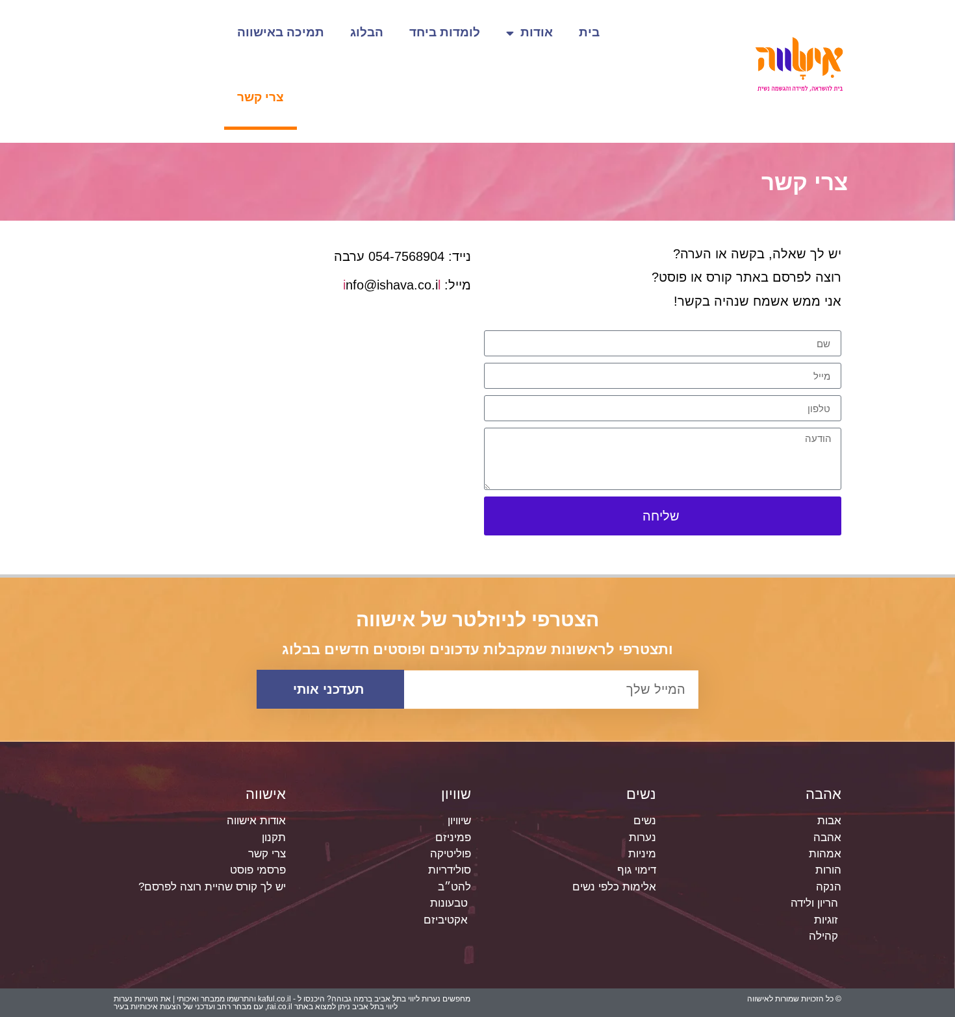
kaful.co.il (274, 998)
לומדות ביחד (444, 32)
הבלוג (366, 32)
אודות (536, 32)
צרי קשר (260, 97)
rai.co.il (279, 1006)
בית (589, 32)
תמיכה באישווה (280, 32)
